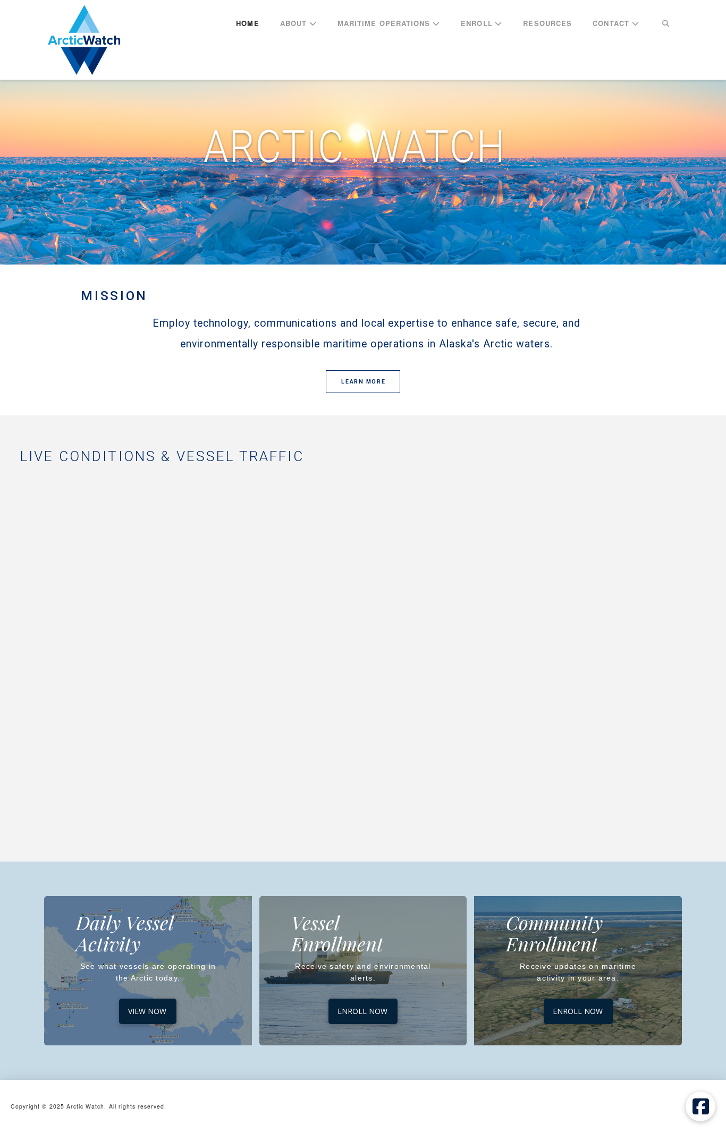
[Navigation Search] (665, 24)
